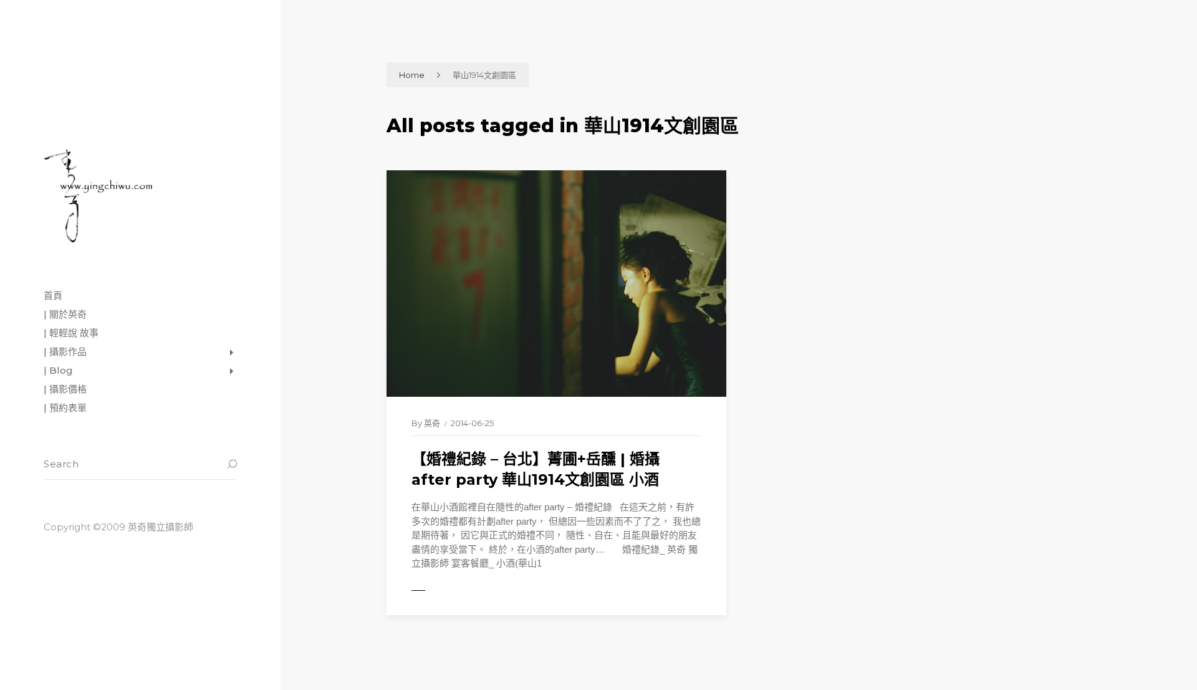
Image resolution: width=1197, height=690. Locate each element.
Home (412, 75)
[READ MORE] (445, 590)
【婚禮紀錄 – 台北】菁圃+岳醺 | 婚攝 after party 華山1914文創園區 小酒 (535, 469)
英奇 (432, 423)
